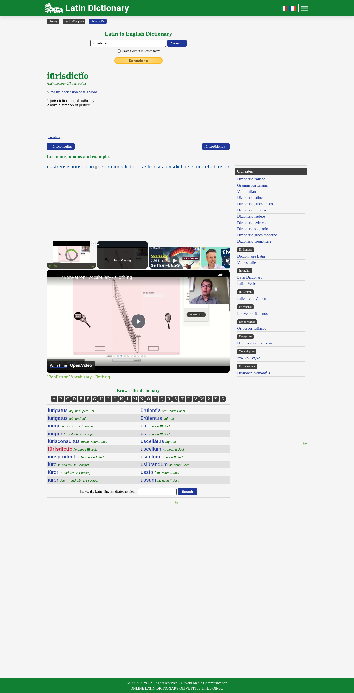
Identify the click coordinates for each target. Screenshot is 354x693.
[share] (220, 275)
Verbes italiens (248, 262)
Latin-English (74, 21)
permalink (53, 137)
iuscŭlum (161, 456)
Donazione (138, 61)
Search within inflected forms (141, 51)
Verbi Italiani (247, 191)
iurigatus (71, 410)
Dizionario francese (252, 210)
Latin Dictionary (249, 277)
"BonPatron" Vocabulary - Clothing (97, 277)
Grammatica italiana (252, 185)
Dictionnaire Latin (251, 256)
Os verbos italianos (251, 328)
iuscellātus (158, 441)
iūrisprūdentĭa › (215, 146)
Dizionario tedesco (251, 223)
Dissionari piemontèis (253, 373)
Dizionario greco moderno (257, 235)
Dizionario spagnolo (252, 229)
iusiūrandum (165, 464)
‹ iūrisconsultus (60, 146)
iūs (154, 425)
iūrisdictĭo (98, 21)
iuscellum (162, 449)
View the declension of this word (72, 92)
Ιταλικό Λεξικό (248, 358)
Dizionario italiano (251, 179)
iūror (69, 472)
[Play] (50, 266)
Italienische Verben (251, 298)
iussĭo (159, 472)
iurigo (71, 425)
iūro (69, 464)
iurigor (71, 433)
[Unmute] (56, 266)
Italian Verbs (246, 283)
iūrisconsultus (78, 441)
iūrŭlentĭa (162, 410)
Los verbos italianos (252, 313)
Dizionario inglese (251, 216)
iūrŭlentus (157, 418)
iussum (159, 480)
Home (53, 21)
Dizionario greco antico (255, 204)
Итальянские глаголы (255, 343)
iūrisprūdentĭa (76, 456)
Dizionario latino (250, 198)
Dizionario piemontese (254, 241)
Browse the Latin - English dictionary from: (108, 491)
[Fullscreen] (93, 266)
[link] (54, 277)
